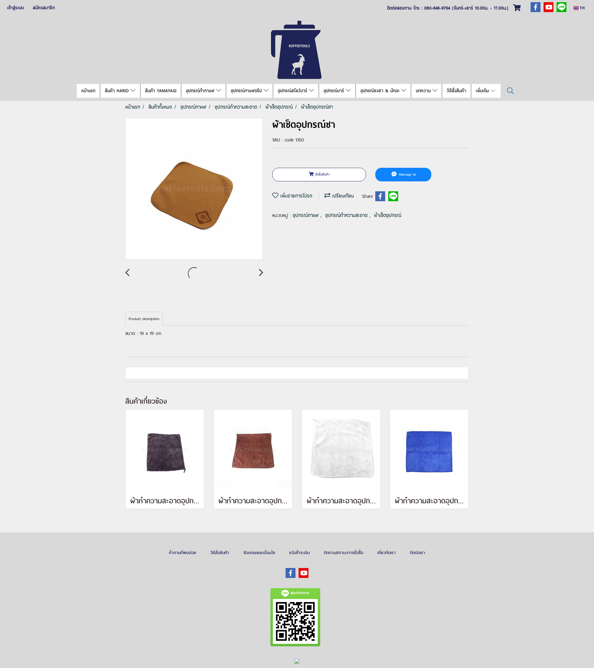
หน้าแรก (88, 90)
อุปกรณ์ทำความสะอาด (347, 215)
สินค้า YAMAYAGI (160, 90)
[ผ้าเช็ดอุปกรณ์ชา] (194, 189)
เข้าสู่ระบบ (15, 7)
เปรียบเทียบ (342, 196)
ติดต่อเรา (417, 552)
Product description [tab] (144, 319)
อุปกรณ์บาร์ (335, 90)
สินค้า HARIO (118, 90)
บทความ (424, 90)
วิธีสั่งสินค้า (456, 90)
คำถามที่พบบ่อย (182, 552)
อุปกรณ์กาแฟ (307, 215)
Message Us (407, 174)
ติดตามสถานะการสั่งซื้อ (343, 552)
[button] (510, 91)
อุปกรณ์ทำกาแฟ (201, 90)
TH (582, 8)
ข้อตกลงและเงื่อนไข (259, 552)
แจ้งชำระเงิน (299, 552)
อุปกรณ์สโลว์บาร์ (293, 90)
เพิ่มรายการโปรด (295, 196)
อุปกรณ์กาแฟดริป (247, 90)
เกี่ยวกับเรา (386, 552)
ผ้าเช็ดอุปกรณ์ (387, 215)
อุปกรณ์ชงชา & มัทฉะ (380, 90)
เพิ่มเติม (483, 90)
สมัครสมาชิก (44, 7)
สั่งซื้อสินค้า (321, 174)
